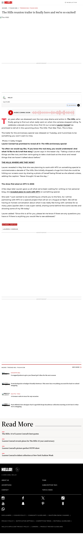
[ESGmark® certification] (16, 469)
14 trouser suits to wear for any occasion (24, 396)
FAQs (44, 480)
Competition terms (43, 521)
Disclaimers (6, 515)
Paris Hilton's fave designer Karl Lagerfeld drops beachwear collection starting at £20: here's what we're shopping (44, 406)
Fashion (14, 8)
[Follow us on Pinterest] (51, 503)
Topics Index (47, 490)
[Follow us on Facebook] (32, 498)
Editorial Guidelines (61, 521)
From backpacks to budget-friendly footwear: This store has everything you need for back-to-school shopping (45, 385)
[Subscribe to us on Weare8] (71, 503)
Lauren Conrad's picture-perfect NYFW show (20, 448)
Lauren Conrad (63, 125)
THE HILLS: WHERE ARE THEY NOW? (18, 162)
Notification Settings (25, 521)
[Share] (78, 106)
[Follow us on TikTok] (71, 498)
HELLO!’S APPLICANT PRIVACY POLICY (15, 526)
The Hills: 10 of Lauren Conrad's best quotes (20, 433)
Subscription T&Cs (49, 485)
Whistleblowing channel (58, 515)
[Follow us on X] (51, 498)
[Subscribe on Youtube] (12, 503)
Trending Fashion (29, 8)
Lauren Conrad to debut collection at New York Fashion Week (27, 455)
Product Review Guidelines (51, 526)
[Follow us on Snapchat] (32, 503)
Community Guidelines (37, 515)
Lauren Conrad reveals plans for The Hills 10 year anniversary (28, 441)
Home (4, 8)
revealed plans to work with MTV (25, 192)
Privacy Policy (8, 521)
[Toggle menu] (3, 2)
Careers (34, 526)
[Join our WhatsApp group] (12, 508)
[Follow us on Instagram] (12, 498)
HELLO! (10, 97)
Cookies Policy (20, 515)
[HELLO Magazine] (8, 2)
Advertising (7, 485)
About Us (5, 480)
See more (76, 367)
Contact (5, 490)
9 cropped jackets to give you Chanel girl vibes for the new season (33, 375)
